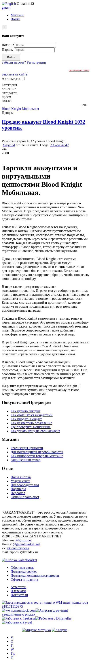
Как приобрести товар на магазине (37, 456)
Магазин (17, 15)
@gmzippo (23, 540)
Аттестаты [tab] (18, 587)
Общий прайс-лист (25, 497)
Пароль (7, 49)
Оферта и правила (24, 579)
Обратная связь (22, 567)
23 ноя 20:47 (59, 145)
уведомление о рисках (18, 614)
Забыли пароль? (14, 62)
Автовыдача (11, 79)
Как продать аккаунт (26, 419)
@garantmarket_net (26, 544)
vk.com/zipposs (18, 548)
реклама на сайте (79, 70)
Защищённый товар (25, 460)
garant (6, 7)
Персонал (18, 493)
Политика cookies (24, 571)
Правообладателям (25, 485)
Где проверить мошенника (31, 427)
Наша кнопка (21, 477)
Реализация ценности (27, 448)
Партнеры (18, 489)
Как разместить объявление (31, 423)
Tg (13, 653)
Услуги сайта (20, 481)
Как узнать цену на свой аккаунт (35, 431)
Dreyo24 (9, 145)
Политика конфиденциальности (35, 575)
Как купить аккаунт (25, 411)
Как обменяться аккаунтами (32, 415)
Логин (8, 45)
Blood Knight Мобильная (20, 109)
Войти (15, 19)
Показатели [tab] (19, 595)
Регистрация (36, 62)
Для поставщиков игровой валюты (37, 452)
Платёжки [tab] (18, 591)
